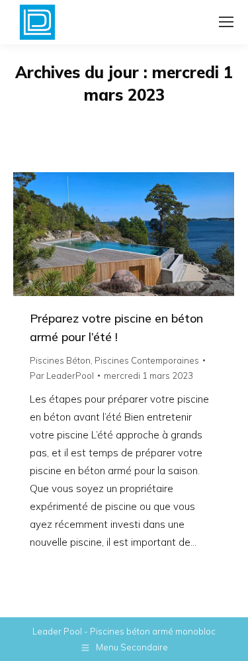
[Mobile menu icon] (226, 21)
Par (62, 375)
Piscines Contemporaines (147, 360)
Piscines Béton (60, 360)
